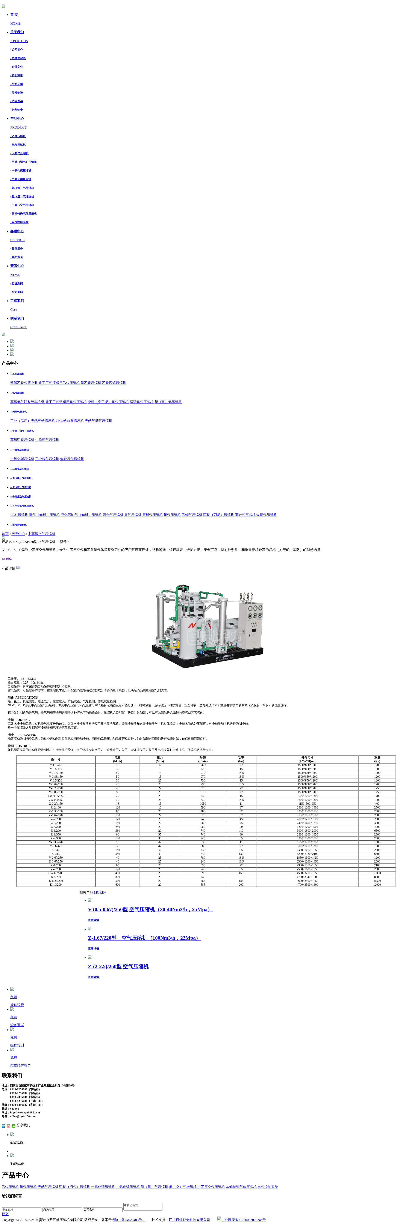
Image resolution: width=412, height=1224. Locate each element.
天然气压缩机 (48, 1187)
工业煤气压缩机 (47, 459)
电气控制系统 (268, 1187)
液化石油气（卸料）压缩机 (81, 515)
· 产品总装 (16, 101)
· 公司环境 (16, 84)
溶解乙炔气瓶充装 (24, 383)
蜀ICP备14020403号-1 (129, 1220)
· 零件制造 (16, 92)
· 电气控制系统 (19, 222)
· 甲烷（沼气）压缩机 (23, 162)
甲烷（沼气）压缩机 (74, 1187)
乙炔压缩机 (10, 1187)
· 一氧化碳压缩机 (20, 170)
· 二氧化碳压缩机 (20, 179)
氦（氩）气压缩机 (154, 1187)
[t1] (12, 342)
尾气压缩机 (132, 515)
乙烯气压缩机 (192, 515)
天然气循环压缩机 (98, 421)
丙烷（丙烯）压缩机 (218, 515)
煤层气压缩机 (266, 515)
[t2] (12, 346)
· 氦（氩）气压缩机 (22, 187)
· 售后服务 (16, 248)
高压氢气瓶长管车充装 (27, 402)
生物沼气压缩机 (47, 440)
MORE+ (100, 892)
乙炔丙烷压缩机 (114, 383)
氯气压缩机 (172, 515)
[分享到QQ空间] (3, 1126)
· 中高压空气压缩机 (22, 205)
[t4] (12, 354)
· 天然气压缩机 (19, 153)
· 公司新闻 (16, 292)
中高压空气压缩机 (41, 534)
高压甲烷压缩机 (22, 440)
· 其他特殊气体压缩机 (23, 213)
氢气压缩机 (28, 1187)
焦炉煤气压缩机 (72, 459)
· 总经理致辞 (18, 58)
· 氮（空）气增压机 (22, 196)
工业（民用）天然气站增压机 (32, 421)
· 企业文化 (16, 66)
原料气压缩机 (152, 515)
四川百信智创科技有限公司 (189, 1220)
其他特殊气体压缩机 (241, 1187)
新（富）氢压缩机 (168, 402)
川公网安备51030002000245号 (243, 1220)
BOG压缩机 (19, 515)
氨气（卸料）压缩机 (44, 515)
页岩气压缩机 (245, 515)
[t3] (12, 350)
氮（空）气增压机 (183, 1187)
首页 (5, 534)
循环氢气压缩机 (142, 402)
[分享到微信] (13, 1126)
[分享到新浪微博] (8, 1126)
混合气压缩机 (113, 515)
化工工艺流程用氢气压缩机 (66, 402)
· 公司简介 (16, 49)
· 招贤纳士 (16, 109)
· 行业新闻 (16, 283)
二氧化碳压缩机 (128, 1187)
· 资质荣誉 (16, 75)
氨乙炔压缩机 (91, 383)
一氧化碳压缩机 (22, 459)
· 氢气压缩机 (18, 144)
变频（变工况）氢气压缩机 (108, 402)
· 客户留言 (16, 257)
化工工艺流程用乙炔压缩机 (59, 383)
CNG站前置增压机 (70, 421)
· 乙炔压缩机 (18, 136)
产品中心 (18, 534)
